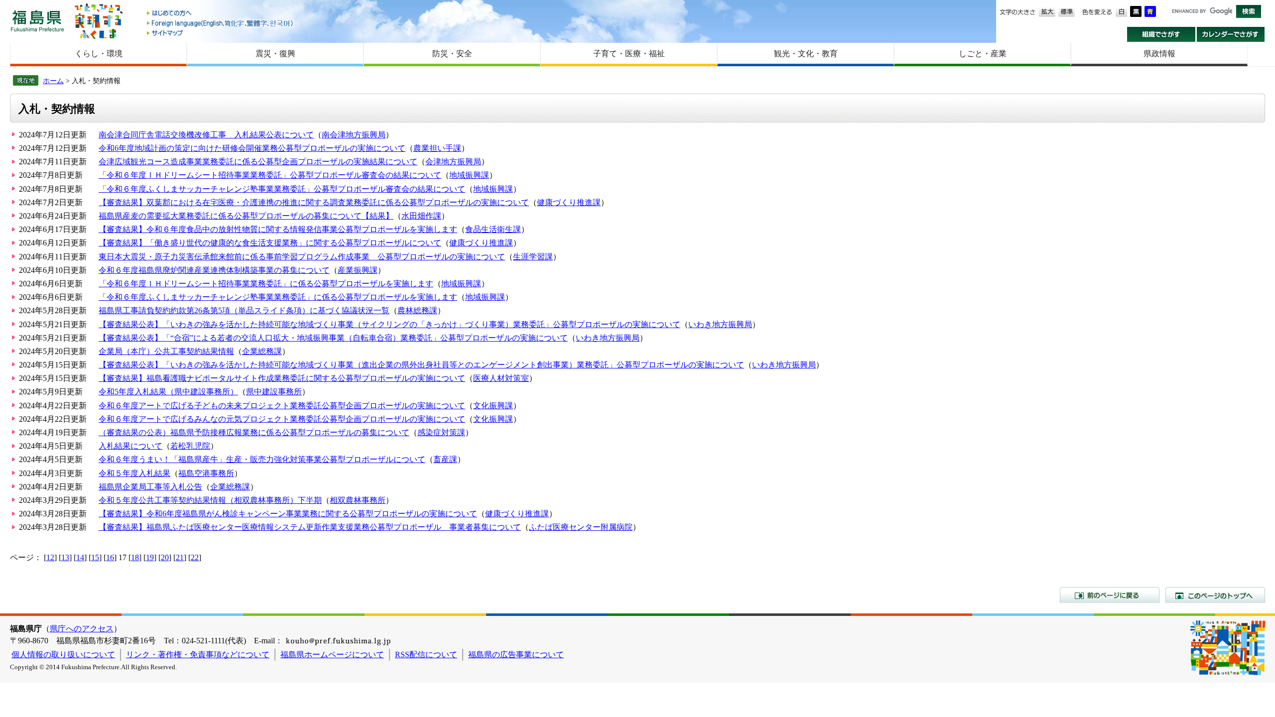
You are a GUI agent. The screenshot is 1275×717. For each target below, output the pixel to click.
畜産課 (445, 459)
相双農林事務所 (357, 500)
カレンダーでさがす (1231, 34)
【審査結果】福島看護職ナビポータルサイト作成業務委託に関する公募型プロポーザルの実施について (282, 378)
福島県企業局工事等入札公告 (150, 486)
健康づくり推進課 (569, 202)
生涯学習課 (533, 256)
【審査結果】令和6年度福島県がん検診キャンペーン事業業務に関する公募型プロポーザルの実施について (288, 513)
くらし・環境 (99, 53)
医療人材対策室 (501, 378)
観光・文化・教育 (806, 53)
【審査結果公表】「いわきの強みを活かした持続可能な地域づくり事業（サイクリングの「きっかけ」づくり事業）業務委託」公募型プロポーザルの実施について (389, 324)
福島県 (37, 20)
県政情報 (1159, 53)
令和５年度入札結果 (134, 473)
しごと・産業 (983, 53)
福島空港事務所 (206, 473)
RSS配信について (426, 654)
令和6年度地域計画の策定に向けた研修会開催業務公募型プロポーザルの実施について (252, 148)
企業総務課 (262, 351)
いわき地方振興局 (720, 324)
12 (50, 557)
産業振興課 (358, 270)
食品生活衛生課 (493, 229)
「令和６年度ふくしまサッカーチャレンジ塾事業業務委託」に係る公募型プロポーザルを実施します (278, 297)
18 (135, 557)
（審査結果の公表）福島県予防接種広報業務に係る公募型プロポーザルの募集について (254, 432)
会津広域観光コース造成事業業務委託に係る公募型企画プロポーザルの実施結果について (258, 161)
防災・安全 (452, 53)
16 (110, 557)
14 (80, 557)
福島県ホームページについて (332, 654)
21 (180, 557)
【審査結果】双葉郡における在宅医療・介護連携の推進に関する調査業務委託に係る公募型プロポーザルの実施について (314, 202)
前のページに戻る (1109, 595)
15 (95, 557)
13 (65, 557)
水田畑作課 (421, 216)
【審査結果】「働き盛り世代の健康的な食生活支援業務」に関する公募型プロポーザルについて (270, 243)
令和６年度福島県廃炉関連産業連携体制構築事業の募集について (214, 270)
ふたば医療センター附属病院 (581, 527)
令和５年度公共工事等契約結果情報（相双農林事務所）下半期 (210, 500)
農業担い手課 (437, 148)
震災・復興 (275, 53)
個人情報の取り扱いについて (63, 654)
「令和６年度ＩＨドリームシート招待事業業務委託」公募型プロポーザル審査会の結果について (270, 175)
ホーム (53, 81)
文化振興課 (493, 405)
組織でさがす (1161, 34)
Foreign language (220, 23)
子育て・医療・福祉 (629, 53)
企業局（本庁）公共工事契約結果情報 (166, 351)
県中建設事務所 (274, 391)
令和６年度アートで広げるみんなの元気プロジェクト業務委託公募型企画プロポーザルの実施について (282, 419)
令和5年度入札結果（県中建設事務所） (168, 391)
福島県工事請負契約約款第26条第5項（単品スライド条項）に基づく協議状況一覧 (244, 310)
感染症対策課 (441, 432)
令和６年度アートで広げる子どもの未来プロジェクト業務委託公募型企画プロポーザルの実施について (282, 405)
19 (150, 557)
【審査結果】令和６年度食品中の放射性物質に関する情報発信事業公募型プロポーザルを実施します (278, 229)
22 (195, 557)
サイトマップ (220, 32)
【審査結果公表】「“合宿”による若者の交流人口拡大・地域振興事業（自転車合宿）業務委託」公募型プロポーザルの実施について (333, 338)
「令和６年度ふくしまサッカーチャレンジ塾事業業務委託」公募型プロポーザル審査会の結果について (282, 189)
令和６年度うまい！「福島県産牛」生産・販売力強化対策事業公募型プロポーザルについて (262, 459)
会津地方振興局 (453, 161)
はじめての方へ (220, 13)
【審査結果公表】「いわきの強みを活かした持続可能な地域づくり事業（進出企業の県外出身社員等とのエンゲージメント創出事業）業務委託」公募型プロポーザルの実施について (421, 364)
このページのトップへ (1215, 595)
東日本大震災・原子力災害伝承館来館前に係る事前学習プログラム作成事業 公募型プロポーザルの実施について (302, 256)
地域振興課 (469, 175)
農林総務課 (417, 310)
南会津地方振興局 (353, 134)
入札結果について (130, 446)
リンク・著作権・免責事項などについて (197, 654)
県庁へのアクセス (82, 628)
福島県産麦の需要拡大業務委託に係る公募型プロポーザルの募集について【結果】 (246, 216)
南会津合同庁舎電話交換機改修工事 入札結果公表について (206, 134)
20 (165, 557)
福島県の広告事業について (516, 654)
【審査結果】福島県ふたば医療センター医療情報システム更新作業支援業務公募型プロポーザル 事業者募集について (310, 527)
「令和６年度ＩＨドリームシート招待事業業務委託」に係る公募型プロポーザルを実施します (266, 283)
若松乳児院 (190, 446)
